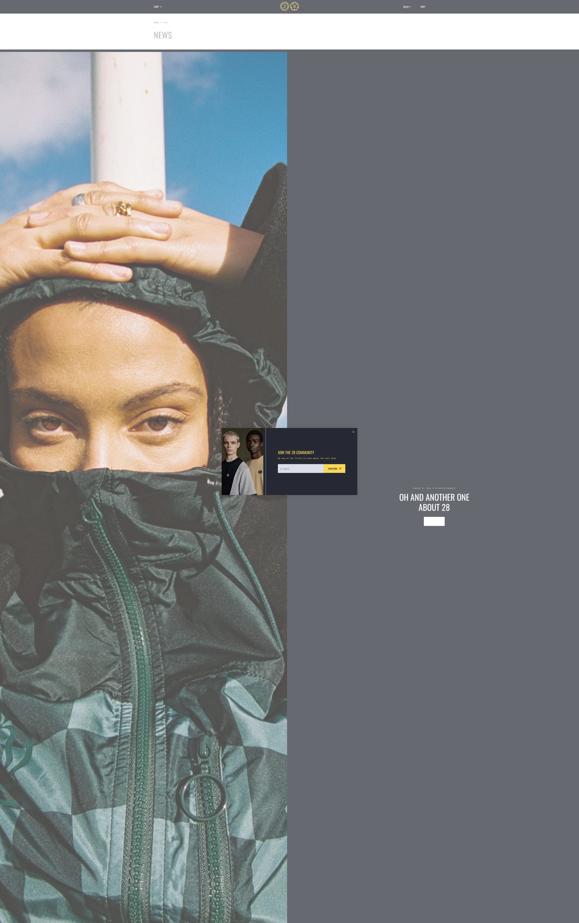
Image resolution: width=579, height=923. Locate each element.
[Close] (353, 432)
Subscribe (332, 468)
